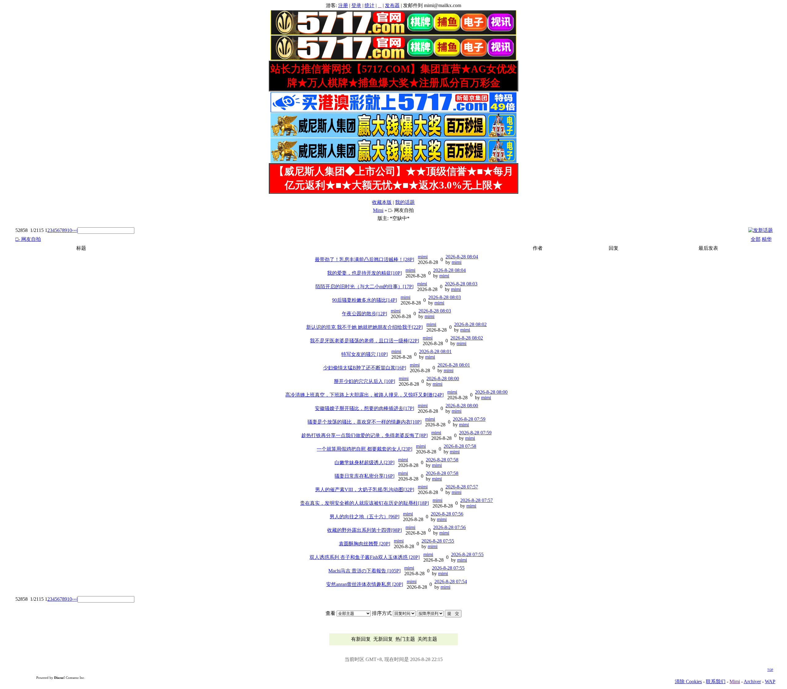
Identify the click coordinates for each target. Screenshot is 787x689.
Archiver (752, 681)
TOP (770, 669)
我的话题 (405, 202)
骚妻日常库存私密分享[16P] (364, 476)
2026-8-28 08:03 (461, 283)
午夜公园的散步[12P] (364, 313)
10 (69, 230)
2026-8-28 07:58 (460, 446)
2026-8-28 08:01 (435, 351)
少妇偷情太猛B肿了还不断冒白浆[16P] (364, 367)
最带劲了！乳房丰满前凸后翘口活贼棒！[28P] (364, 259)
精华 (767, 239)
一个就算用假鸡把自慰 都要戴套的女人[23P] (364, 449)
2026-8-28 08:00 (442, 378)
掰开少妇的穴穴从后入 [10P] (364, 381)
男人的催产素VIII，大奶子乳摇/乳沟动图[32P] (364, 489)
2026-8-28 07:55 (437, 541)
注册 (343, 5)
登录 (356, 5)
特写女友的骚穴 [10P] (364, 354)
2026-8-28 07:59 (469, 419)
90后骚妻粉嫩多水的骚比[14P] (364, 300)
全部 (756, 239)
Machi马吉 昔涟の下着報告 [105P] (364, 570)
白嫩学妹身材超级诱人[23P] (364, 462)
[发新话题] (760, 230)
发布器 (392, 5)
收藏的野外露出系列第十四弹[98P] (364, 530)
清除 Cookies (688, 681)
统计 (369, 5)
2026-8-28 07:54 (450, 581)
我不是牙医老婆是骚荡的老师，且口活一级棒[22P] (364, 340)
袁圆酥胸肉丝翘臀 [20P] (364, 543)
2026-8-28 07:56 (447, 513)
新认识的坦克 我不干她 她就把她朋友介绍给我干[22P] (364, 327)
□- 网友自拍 (28, 239)
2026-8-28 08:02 (470, 324)
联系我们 (716, 681)
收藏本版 (382, 202)
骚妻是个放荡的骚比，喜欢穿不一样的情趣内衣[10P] (364, 421)
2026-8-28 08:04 (461, 256)
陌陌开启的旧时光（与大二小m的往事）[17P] (364, 286)
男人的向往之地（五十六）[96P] (364, 516)
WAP (770, 681)
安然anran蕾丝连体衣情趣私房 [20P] (364, 584)
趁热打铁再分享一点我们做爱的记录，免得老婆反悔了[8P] (364, 435)
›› (73, 230)
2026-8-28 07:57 (461, 486)
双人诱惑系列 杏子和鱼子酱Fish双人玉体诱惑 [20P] (365, 557)
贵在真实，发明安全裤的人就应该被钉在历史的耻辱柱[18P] (364, 503)
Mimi (378, 210)
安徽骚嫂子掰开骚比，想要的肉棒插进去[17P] (364, 408)
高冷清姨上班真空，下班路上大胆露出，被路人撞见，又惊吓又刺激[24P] (364, 394)
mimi (423, 256)
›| (76, 230)
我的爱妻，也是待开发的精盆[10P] (364, 273)
